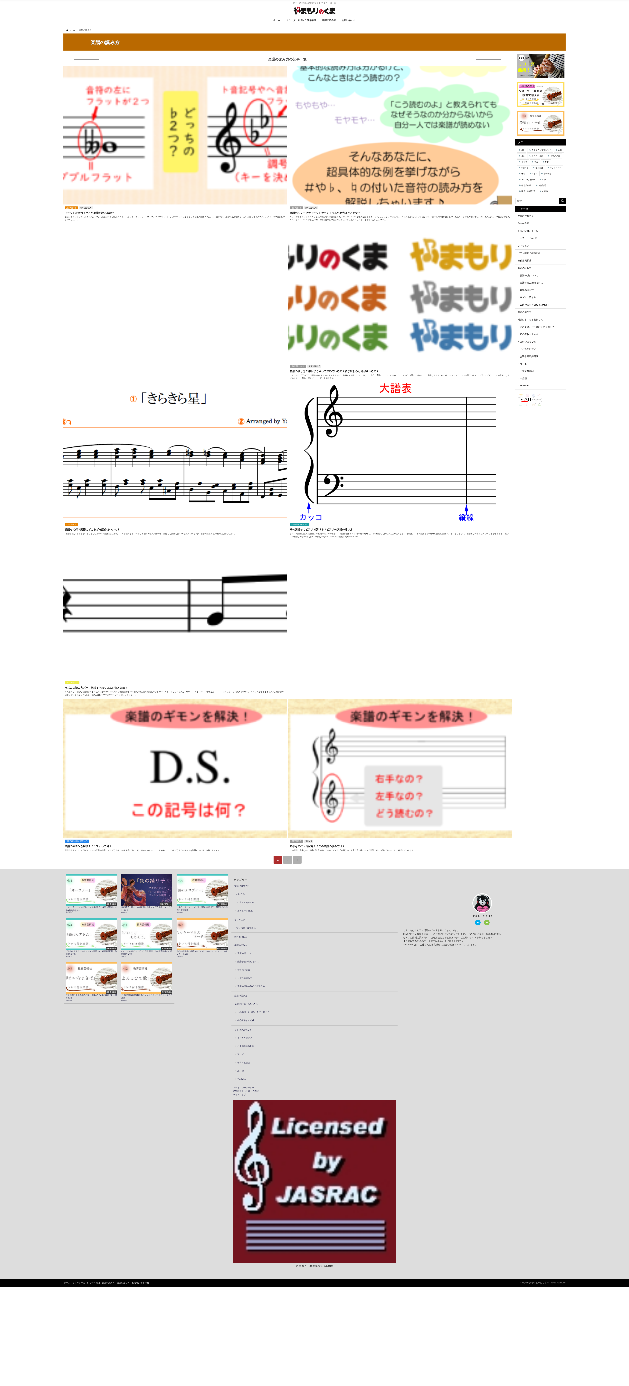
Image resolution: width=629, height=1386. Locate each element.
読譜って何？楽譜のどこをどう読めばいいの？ (92, 529)
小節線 (545, 191)
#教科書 (524, 168)
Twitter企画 (523, 223)
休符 (523, 174)
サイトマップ (239, 1095)
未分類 (523, 378)
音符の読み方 (296, 208)
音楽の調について (298, 366)
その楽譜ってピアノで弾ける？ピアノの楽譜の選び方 (321, 529)
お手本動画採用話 (529, 356)
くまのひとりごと (527, 341)
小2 (522, 150)
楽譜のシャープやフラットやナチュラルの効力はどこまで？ (325, 213)
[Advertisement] (161, 231)
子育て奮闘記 (527, 371)
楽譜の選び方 (524, 312)
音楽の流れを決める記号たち (77, 841)
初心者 (524, 162)
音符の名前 (555, 156)
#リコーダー (555, 168)
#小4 (544, 180)
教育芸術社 (526, 185)
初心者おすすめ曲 (529, 334)
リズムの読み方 (72, 682)
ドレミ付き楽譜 (528, 180)
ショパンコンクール (528, 231)
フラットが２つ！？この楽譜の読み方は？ (89, 213)
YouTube (524, 385)
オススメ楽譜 (537, 156)
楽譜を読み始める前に (299, 524)
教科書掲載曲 (524, 260)
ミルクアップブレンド (541, 150)
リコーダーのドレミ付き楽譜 (301, 20)
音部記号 (308, 841)
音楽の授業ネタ (526, 216)
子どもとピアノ (528, 349)
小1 (522, 156)
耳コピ (523, 363)
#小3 (534, 174)
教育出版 (539, 168)
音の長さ (548, 174)
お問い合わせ (349, 20)
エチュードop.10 (528, 238)
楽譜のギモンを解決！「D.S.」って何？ (88, 846)
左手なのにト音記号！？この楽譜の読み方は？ (317, 846)
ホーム (276, 20)
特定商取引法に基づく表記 (246, 1091)
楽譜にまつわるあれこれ (530, 319)
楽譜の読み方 (329, 20)
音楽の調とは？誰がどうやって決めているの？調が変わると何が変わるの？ (334, 371)
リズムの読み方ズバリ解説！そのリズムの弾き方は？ (96, 687)
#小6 (560, 150)
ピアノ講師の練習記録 (529, 253)
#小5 (547, 162)
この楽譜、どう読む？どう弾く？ (537, 327)
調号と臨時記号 (86, 208)
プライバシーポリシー (243, 1087)
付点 (536, 162)
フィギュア (523, 245)
